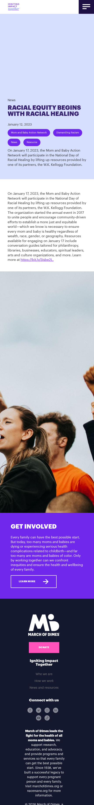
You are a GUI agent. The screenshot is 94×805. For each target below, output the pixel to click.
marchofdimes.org (45, 786)
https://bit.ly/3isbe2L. (37, 260)
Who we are (44, 674)
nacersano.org (37, 791)
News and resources (44, 687)
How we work (44, 681)
